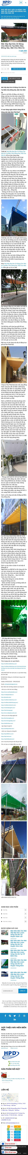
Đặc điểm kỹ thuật (14, 78)
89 (17, 1126)
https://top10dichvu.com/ (7, 733)
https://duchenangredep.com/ (8, 720)
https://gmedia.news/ (6, 697)
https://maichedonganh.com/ (8, 707)
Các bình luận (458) (8, 81)
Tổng (12, 1140)
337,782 (17, 1134)
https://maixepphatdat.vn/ (7, 694)
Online (11, 1126)
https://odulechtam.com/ (7, 723)
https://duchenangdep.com (7, 718)
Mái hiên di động (7, 921)
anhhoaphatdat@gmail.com (10, 684)
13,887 (17, 1129)
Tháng (12, 1134)
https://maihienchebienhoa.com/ (9, 663)
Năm (12, 1137)
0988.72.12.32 (14, 1048)
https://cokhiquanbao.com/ (7, 728)
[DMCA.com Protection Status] (6, 1150)
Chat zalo (8, 1147)
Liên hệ (24, 1153)
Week (12, 1132)
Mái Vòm (5, 917)
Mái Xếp (5, 910)
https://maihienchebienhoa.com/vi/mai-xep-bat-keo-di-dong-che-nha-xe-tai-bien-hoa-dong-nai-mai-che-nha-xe (13, 668)
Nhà (2, 16)
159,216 (17, 1132)
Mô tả (4, 78)
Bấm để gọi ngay (10, 1152)
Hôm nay (12, 1129)
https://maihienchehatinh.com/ (8, 705)
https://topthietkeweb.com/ (7, 739)
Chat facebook (10, 1144)
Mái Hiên (5, 913)
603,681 (17, 1137)
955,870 (17, 1140)
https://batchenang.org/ (7, 710)
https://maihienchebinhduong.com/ (9, 702)
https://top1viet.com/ (6, 736)
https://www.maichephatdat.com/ (9, 692)
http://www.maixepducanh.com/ (9, 713)
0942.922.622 (4, 1048)
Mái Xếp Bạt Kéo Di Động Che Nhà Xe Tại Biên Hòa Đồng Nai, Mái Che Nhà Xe (13, 153)
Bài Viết (19, 1153)
